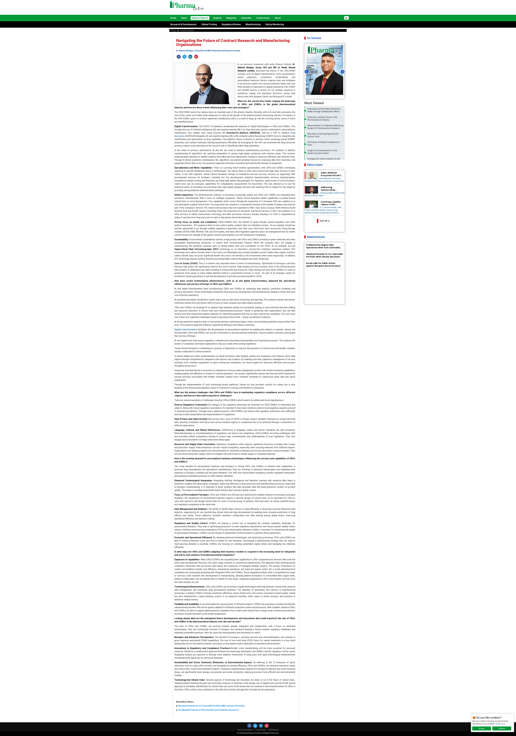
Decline (502, 728)
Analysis (217, 18)
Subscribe (246, 18)
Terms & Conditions (245, 730)
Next (342, 71)
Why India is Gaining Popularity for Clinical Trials (323, 135)
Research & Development (183, 24)
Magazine (231, 18)
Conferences (263, 18)
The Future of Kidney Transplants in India (323, 143)
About (278, 18)
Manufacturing (253, 24)
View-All (324, 220)
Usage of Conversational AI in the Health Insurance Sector (322, 151)
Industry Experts (200, 18)
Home (173, 18)
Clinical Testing (209, 24)
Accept (482, 728)
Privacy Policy (260, 730)
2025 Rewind (273, 730)
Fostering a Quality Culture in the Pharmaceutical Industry (322, 118)
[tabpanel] (324, 70)
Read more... (501, 724)
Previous (305, 71)
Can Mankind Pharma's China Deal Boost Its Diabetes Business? (208, 710)
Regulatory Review (231, 24)
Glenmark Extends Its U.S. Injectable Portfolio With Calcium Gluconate (211, 706)
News (184, 18)
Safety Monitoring (274, 24)
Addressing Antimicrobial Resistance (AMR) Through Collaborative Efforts (323, 110)
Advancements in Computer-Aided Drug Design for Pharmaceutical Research (325, 126)
